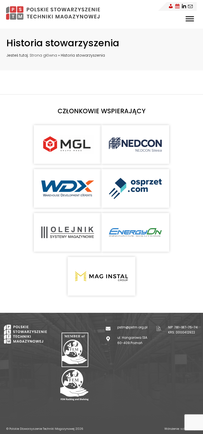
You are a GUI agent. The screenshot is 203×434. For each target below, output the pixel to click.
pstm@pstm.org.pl (132, 327)
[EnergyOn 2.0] (135, 232)
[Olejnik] (67, 232)
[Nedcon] (135, 144)
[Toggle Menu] (190, 18)
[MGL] (67, 144)
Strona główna (43, 55)
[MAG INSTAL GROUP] (101, 276)
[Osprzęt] (135, 188)
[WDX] (67, 188)
